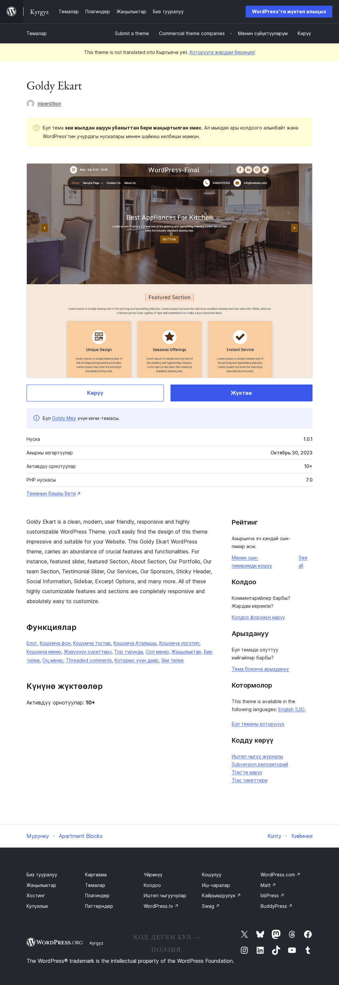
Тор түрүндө (128, 651)
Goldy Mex (64, 418)
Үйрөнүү (153, 874)
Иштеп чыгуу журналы (257, 756)
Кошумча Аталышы (135, 643)
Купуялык (37, 906)
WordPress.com (281, 874)
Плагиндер (97, 895)
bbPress (272, 895)
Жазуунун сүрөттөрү (88, 651)
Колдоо (152, 885)
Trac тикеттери (249, 780)
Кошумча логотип (179, 643)
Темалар (36, 33)
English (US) (291, 709)
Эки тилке (172, 660)
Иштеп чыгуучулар (165, 895)
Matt (268, 885)
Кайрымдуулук (221, 895)
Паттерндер (99, 906)
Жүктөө (241, 392)
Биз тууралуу (41, 874)
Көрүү (95, 392)
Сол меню (157, 651)
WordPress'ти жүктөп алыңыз (289, 11)
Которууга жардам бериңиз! (222, 52)
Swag (211, 906)
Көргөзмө (96, 874)
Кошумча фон (55, 643)
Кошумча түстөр (92, 643)
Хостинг (35, 895)
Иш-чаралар (216, 885)
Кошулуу (211, 874)
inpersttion (49, 103)
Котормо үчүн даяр (137, 660)
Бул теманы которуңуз (258, 724)
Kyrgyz (96, 943)
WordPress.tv (161, 906)
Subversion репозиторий (260, 764)
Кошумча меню (43, 651)
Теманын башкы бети (51, 493)
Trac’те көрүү (247, 772)
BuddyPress (277, 906)
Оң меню (52, 660)
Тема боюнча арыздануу (260, 669)
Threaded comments (89, 660)
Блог (31, 643)
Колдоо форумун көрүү (258, 617)
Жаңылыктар (186, 651)
